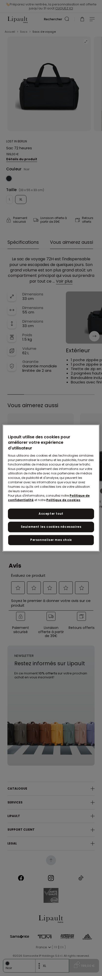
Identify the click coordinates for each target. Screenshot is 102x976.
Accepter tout (51, 513)
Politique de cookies (63, 500)
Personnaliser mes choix (51, 540)
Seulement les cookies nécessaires (51, 527)
